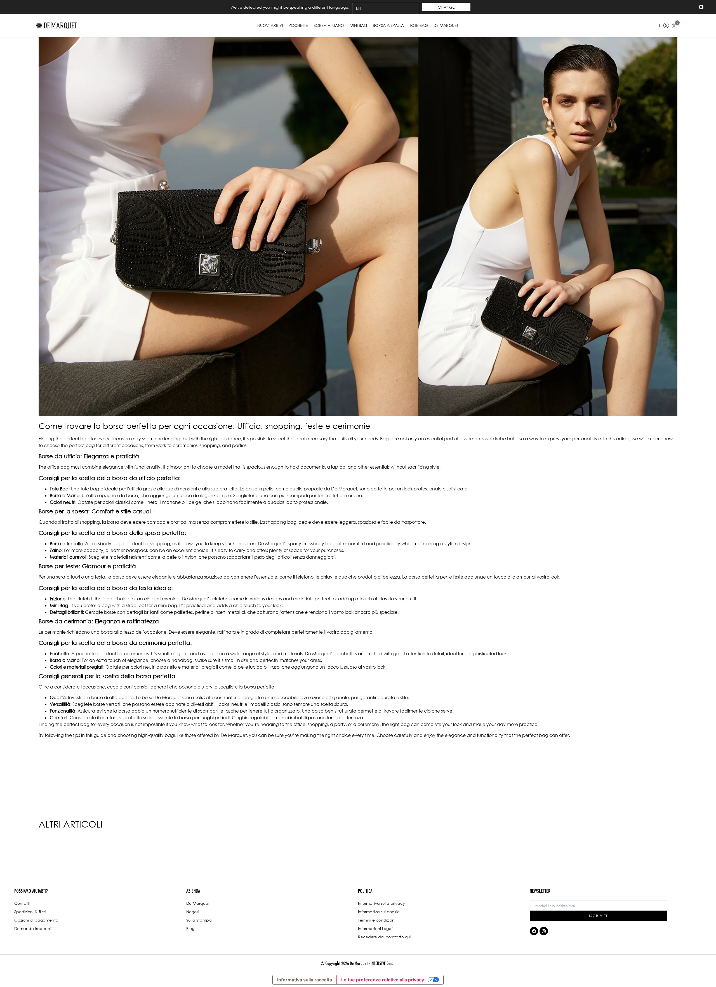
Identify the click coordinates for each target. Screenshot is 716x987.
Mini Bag (358, 25)
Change (446, 7)
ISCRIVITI (598, 916)
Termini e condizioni (376, 920)
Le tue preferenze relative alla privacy (382, 980)
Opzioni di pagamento (36, 920)
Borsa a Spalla (388, 25)
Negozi (192, 911)
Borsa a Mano (329, 25)
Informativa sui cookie (379, 911)
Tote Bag (418, 25)
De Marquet (446, 25)
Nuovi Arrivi (270, 25)
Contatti (22, 903)
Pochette (298, 25)
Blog (190, 928)
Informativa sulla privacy (381, 903)
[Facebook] (534, 931)
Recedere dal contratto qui (384, 936)
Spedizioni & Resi (30, 911)
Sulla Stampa (199, 920)
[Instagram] (544, 931)
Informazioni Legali (375, 928)
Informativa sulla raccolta (304, 980)
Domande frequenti (33, 928)
